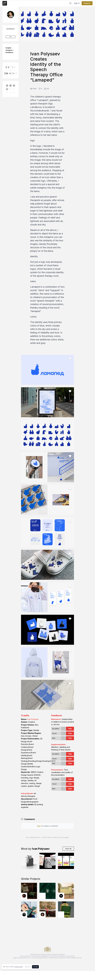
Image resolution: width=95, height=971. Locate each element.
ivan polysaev (27, 793)
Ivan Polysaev (33, 719)
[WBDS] (7, 85)
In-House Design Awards (38, 958)
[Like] (70, 10)
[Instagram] (10, 85)
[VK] (7, 89)
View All (68, 849)
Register (87, 3)
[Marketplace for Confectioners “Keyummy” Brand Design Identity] (66, 861)
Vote (70, 729)
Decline (27, 967)
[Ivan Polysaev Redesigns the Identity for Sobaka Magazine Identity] (47, 861)
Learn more (19, 967)
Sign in (77, 3)
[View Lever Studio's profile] (61, 914)
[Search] (70, 3)
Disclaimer (71, 956)
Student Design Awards (73, 958)
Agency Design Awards (21, 958)
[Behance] (14, 85)
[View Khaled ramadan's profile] (61, 896)
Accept (35, 967)
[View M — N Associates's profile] (42, 896)
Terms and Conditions (58, 956)
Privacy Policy (25, 956)
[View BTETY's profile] (24, 896)
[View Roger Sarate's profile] (42, 914)
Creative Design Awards (56, 958)
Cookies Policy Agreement (40, 956)
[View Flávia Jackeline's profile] (24, 914)
